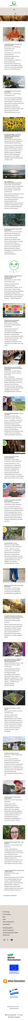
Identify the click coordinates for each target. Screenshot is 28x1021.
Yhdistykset (19, 141)
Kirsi (5, 47)
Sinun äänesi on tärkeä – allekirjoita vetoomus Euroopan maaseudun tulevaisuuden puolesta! (13, 660)
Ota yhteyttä (7, 924)
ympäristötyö (16, 189)
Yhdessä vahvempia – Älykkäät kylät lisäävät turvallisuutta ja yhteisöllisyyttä (13, 277)
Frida (5, 416)
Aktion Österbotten (17, 186)
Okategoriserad (8, 50)
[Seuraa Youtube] (12, 940)
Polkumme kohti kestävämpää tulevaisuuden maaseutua (11, 321)
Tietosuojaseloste (14, 1008)
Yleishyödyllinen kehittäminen (12, 143)
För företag (6, 911)
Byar (4, 916)
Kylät (13, 141)
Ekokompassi (8, 188)
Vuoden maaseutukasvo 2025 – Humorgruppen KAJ (11, 457)
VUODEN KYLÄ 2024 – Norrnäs (11, 753)
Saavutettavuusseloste (13, 1006)
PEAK (9, 374)
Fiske (4, 919)
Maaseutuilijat (16, 188)
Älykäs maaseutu (17, 373)
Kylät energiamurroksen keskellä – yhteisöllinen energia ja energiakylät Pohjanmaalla (13, 368)
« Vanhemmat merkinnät (10, 895)
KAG (13, 48)
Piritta (6, 93)
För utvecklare (7, 914)
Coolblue (19, 711)
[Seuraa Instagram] (4, 939)
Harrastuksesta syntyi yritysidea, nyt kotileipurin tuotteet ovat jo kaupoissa (13, 616)
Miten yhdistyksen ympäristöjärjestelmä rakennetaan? (13, 182)
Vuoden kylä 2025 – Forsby (10, 543)
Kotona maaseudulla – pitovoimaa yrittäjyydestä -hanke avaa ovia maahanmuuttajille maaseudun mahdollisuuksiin (12, 136)
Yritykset (6, 622)
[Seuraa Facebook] (7, 940)
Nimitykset (19, 418)
